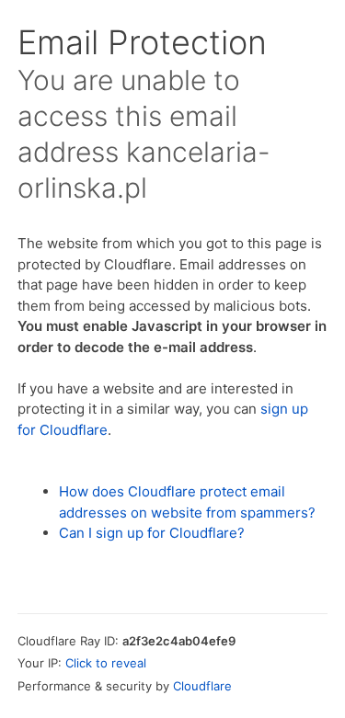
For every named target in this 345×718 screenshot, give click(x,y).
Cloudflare (202, 685)
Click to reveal (105, 662)
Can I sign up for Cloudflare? (152, 532)
